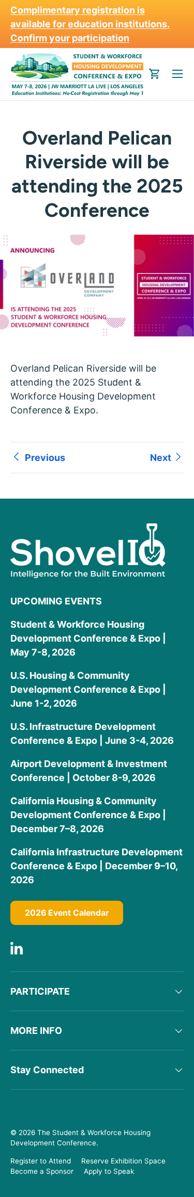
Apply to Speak (109, 1171)
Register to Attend (40, 1161)
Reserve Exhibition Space (123, 1161)
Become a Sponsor (41, 1171)
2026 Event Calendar (67, 913)
